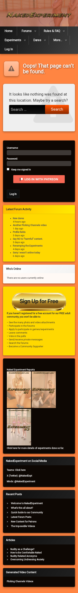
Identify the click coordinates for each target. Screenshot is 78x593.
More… (57, 40)
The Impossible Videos (23, 526)
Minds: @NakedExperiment (21, 481)
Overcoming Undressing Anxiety (27, 559)
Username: (12, 148)
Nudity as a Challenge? (22, 549)
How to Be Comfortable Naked (26, 552)
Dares (37, 40)
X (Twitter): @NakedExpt (19, 475)
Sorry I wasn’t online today (26, 252)
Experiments (13, 40)
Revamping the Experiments (28, 245)
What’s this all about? (22, 508)
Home (8, 31)
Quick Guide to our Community (27, 512)
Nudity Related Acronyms (23, 556)
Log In (9, 49)
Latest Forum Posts (21, 517)
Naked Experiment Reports (21, 369)
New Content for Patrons (24, 521)
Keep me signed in (21, 169)
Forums (27, 31)
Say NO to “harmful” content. (28, 239)
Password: (12, 158)
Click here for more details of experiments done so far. (35, 448)
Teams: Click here (16, 470)
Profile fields (19, 232)
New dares (18, 218)
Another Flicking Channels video (30, 225)
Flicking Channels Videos (20, 581)
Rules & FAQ (52, 31)
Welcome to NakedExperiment (27, 503)
